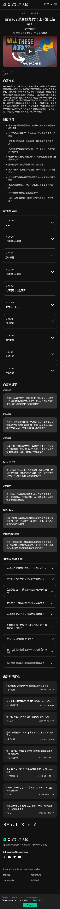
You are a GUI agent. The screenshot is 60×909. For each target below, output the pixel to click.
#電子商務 (10, 689)
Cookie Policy (35, 900)
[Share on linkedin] (9, 857)
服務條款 (7, 875)
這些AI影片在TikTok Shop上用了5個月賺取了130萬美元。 (29, 733)
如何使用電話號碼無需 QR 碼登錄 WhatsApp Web (28, 701)
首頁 (24, 13)
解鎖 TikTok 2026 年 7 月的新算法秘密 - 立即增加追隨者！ (29, 770)
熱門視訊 (35, 13)
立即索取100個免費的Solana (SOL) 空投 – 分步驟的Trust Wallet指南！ (29, 807)
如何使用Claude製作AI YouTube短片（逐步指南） (28, 717)
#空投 (8, 794)
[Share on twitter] (4, 857)
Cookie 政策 (8, 880)
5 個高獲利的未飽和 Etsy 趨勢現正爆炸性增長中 (27, 685)
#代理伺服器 (30, 29)
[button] (48, 4)
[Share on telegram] (14, 857)
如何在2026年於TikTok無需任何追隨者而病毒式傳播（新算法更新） (29, 752)
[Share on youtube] (19, 857)
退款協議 (35, 880)
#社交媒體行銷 (12, 705)
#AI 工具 (9, 721)
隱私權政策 (36, 875)
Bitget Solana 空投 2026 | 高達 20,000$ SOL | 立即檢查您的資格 (29, 789)
